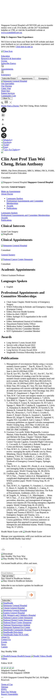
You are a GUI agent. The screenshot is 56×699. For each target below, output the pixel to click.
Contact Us (6, 639)
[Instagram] (8, 668)
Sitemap (4, 687)
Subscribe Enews (9, 79)
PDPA (4, 689)
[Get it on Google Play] (31, 546)
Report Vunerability (9, 694)
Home (4, 106)
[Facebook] (2, 668)
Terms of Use (7, 684)
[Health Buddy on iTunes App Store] (11, 546)
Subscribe (6, 600)
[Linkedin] (13, 668)
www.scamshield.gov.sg (11, 32)
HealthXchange (24, 656)
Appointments (27, 79)
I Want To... (6, 98)
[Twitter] (10, 668)
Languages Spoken (15, 198)
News (3, 644)
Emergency (43, 79)
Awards (10, 206)
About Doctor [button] (7, 194)
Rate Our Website (8, 692)
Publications (12, 208)
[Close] (2, 697)
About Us (5, 637)
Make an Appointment (10, 191)
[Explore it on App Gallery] (11, 551)
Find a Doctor (13, 106)
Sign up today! (8, 576)
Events (4, 642)
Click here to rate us (24, 46)
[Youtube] (5, 668)
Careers (4, 647)
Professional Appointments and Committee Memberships (25, 215)
